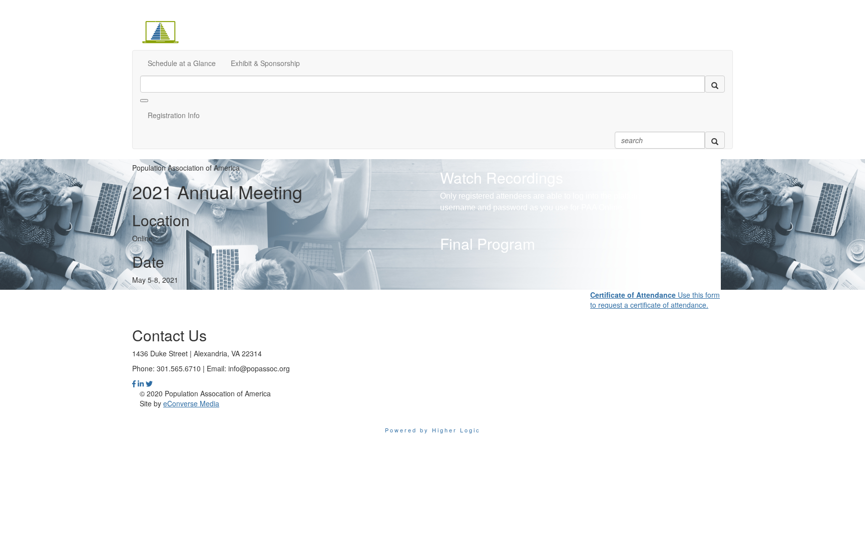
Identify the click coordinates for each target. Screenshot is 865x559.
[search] (715, 84)
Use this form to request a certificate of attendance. (655, 300)
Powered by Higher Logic (433, 430)
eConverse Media (191, 403)
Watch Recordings (501, 177)
